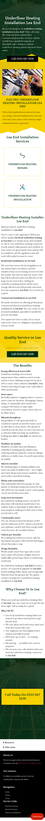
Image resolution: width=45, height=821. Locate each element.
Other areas (10, 747)
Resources (9, 743)
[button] (22, 742)
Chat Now (37, 816)
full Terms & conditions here (30, 763)
